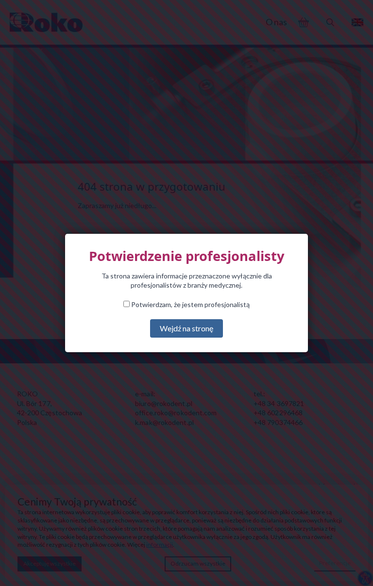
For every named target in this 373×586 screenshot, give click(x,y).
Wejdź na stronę (186, 328)
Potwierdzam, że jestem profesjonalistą (190, 304)
